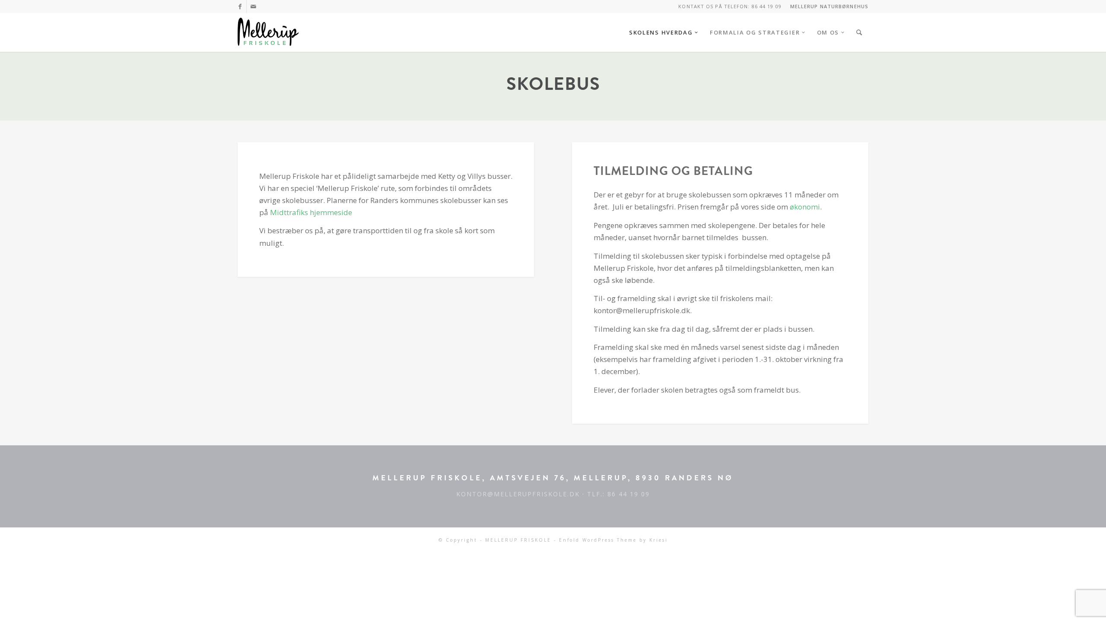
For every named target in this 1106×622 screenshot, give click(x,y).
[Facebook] (240, 6)
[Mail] (253, 6)
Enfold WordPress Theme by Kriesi (613, 540)
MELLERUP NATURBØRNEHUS (829, 6)
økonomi (805, 207)
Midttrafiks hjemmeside (311, 212)
